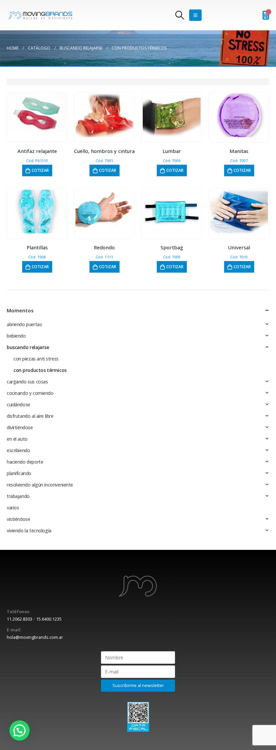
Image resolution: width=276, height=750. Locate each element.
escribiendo (18, 450)
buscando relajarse (28, 347)
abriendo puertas (24, 324)
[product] (37, 112)
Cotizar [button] (40, 170)
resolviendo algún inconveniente (40, 484)
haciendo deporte (25, 462)
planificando (19, 473)
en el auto (17, 439)
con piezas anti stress (36, 358)
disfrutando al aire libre (30, 416)
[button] (19, 730)
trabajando (18, 496)
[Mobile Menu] (195, 15)
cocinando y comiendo (30, 393)
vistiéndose (18, 519)
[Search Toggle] (179, 15)
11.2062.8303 (19, 619)
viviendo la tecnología (29, 530)
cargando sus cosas (27, 381)
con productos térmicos (40, 370)
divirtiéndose (20, 427)
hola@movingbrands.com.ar (35, 637)
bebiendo (16, 336)
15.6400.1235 (49, 619)
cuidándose (18, 404)
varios (13, 507)
